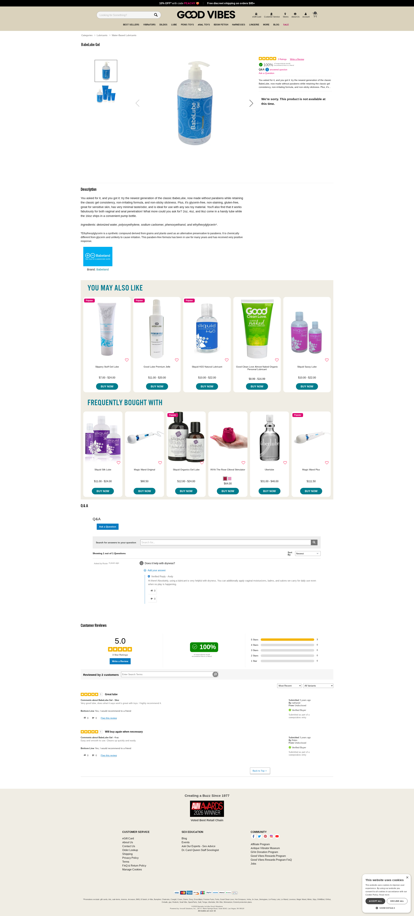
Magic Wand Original (144, 469)
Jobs (253, 863)
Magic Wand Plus (311, 469)
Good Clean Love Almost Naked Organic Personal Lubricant (257, 368)
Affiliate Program (260, 844)
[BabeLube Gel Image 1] (194, 103)
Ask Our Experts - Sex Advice (198, 846)
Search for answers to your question (116, 542)
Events (186, 842)
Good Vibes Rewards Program (268, 855)
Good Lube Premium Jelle (157, 366)
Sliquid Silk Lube (102, 469)
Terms (125, 861)
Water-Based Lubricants (124, 35)
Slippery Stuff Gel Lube (107, 366)
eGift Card (128, 838)
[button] (251, 103)
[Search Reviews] (215, 674)
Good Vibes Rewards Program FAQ (271, 859)
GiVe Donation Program (264, 852)
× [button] (407, 877)
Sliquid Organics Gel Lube (186, 469)
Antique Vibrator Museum (265, 848)
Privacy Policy (130, 857)
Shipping (127, 854)
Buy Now (107, 386)
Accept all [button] (375, 901)
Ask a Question (266, 73)
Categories (87, 35)
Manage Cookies (132, 869)
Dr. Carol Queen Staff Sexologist (200, 850)
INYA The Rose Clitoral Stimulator (227, 469)
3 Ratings (282, 59)
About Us (127, 842)
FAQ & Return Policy (134, 865)
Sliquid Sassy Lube (307, 366)
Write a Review (297, 59)
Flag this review (109, 718)
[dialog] (386, 893)
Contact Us (128, 846)
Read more (384, 895)
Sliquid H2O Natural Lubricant (207, 366)
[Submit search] (314, 542)
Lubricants (102, 35)
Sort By (290, 553)
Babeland (102, 269)
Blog (184, 838)
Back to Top (259, 770)
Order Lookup (130, 850)
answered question (278, 69)
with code (179, 3)
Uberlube (269, 469)
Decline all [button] (397, 901)
